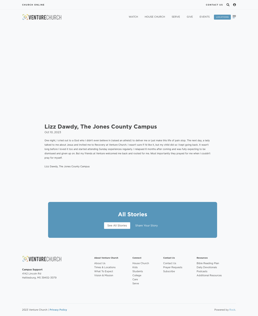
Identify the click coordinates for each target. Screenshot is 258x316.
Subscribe (169, 271)
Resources (202, 258)
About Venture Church (106, 258)
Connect (136, 258)
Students (137, 271)
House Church (155, 16)
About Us (99, 263)
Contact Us (214, 5)
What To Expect (103, 271)
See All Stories (117, 225)
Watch (133, 16)
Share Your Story (146, 225)
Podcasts (202, 271)
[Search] (227, 5)
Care (135, 279)
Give (190, 16)
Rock (232, 309)
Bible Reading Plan (208, 263)
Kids (135, 267)
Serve (176, 16)
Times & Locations (105, 267)
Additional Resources (209, 275)
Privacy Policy (58, 309)
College (136, 275)
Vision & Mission (103, 275)
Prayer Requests (172, 267)
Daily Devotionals (207, 267)
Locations (222, 17)
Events (205, 16)
